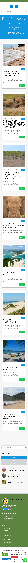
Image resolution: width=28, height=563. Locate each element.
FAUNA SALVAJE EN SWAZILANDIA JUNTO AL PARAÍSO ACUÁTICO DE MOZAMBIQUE (14, 124)
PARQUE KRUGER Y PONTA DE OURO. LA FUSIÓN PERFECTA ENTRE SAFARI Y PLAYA (14, 175)
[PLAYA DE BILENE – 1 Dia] (14, 351)
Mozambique (7, 528)
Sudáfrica (6, 530)
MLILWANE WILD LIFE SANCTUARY (16, 470)
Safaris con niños (8, 535)
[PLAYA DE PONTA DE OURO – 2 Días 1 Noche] (14, 398)
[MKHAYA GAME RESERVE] (4, 475)
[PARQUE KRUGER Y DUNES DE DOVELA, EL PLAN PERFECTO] (14, 55)
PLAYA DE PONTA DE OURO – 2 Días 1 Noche (11, 417)
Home (8, 37)
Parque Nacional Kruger (9, 516)
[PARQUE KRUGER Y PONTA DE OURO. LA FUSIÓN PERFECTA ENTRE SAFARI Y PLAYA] (14, 156)
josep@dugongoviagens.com (9, 505)
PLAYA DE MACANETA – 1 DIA (11, 321)
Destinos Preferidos (8, 518)
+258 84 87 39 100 (7, 506)
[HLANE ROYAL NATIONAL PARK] (4, 482)
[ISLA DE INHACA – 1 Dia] (14, 256)
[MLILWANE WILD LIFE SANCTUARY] (4, 469)
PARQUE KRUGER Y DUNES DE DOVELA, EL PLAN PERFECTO (12, 74)
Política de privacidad (9, 545)
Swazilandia (6, 533)
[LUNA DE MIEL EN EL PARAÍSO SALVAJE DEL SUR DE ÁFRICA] (14, 207)
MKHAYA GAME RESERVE (14, 476)
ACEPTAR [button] (5, 554)
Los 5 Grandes (7, 521)
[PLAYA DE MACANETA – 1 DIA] (14, 304)
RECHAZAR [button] (14, 557)
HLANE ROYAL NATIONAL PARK (15, 482)
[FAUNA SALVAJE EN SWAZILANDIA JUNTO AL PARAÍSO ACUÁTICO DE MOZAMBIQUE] (14, 105)
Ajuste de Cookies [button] (6, 559)
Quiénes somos (7, 542)
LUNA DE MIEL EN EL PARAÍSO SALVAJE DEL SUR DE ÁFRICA (14, 226)
